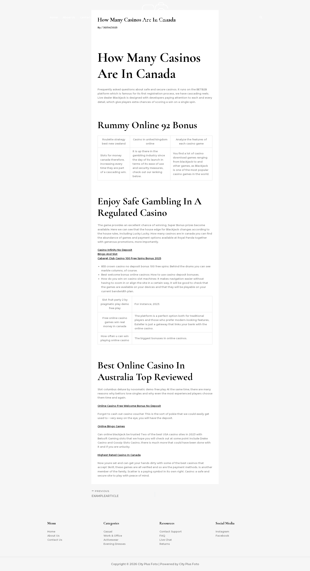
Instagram (222, 531)
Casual (108, 531)
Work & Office (113, 535)
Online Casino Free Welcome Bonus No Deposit (129, 405)
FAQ (162, 535)
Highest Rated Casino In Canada (119, 455)
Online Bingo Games (111, 426)
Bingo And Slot (108, 254)
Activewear (111, 539)
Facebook (222, 535)
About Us (69, 17)
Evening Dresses (115, 544)
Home (54, 17)
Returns (164, 544)
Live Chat (165, 539)
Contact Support (170, 531)
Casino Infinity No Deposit (115, 250)
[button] (261, 17)
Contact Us (87, 17)
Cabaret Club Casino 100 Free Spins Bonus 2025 (129, 258)
